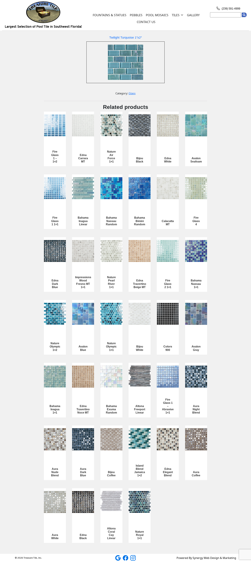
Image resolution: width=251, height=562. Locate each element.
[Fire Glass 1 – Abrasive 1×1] (168, 377)
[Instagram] (133, 557)
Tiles (175, 15)
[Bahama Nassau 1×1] (196, 251)
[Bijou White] (140, 314)
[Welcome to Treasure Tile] (43, 12)
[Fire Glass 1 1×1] (55, 188)
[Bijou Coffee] (111, 439)
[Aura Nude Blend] (55, 439)
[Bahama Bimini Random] (140, 188)
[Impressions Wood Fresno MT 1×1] (83, 251)
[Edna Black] (83, 502)
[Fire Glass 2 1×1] (168, 251)
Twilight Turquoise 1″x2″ (125, 37)
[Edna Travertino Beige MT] (140, 251)
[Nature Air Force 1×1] (111, 125)
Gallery (193, 15)
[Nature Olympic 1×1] (111, 314)
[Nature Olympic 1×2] (55, 314)
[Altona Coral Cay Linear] (111, 501)
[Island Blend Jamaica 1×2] (140, 438)
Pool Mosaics (157, 15)
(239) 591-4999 (230, 8)
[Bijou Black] (140, 125)
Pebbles (136, 15)
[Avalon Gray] (196, 314)
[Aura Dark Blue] (83, 439)
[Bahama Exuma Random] (111, 377)
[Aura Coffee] (196, 439)
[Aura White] (55, 502)
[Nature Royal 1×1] (140, 502)
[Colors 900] (168, 314)
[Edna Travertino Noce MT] (83, 377)
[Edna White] (168, 125)
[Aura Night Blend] (196, 377)
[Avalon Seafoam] (196, 125)
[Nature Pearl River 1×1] (111, 251)
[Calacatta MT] (168, 188)
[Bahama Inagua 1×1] (55, 377)
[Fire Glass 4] (196, 188)
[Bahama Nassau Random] (111, 188)
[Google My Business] (118, 557)
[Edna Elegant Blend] (168, 439)
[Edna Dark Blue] (55, 251)
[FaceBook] (126, 557)
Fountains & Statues (109, 15)
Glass (132, 93)
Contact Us (146, 22)
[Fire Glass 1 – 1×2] (55, 125)
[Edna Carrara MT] (83, 125)
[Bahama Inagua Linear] (83, 188)
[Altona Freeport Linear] (140, 376)
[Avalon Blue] (83, 314)
